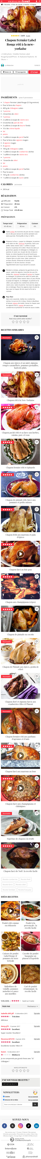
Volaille (26, 4)
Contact (19, 1132)
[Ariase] (10, 1157)
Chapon (33, 4)
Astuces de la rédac (11, 1100)
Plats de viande (17, 4)
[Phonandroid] (30, 1156)
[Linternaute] (10, 1149)
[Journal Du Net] (30, 1144)
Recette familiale (9, 890)
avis (28, 36)
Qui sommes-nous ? (10, 1132)
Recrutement (32, 1132)
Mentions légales (8, 1136)
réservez (16, 274)
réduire (15, 303)
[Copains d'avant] (10, 1152)
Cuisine (7, 1097)
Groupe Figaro (18, 1136)
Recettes (7, 4)
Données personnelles (10, 1134)
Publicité (25, 1132)
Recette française (24, 890)
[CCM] (10, 1144)
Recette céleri (21, 884)
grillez (12, 232)
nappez (21, 305)
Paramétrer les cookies (23, 1134)
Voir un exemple (33, 1097)
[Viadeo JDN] (30, 1152)
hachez (29, 274)
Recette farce (8, 884)
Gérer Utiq (34, 1134)
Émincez (21, 243)
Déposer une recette (10, 1084)
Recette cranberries (10, 879)
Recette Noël (25, 879)
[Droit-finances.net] (30, 1148)
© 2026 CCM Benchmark (30, 1136)
